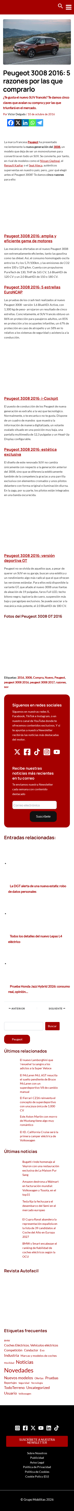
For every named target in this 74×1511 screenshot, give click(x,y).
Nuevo (49, 677)
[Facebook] (10, 122)
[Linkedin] (25, 122)
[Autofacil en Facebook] (27, 754)
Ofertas (39, 1378)
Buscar (52, 1026)
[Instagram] (17, 1428)
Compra (38, 677)
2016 (20, 677)
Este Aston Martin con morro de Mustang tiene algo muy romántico (38, 1120)
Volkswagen (24, 1393)
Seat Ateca (35, 165)
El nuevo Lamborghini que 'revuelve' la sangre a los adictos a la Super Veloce (36, 1064)
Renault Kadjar (13, 165)
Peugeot (59, 677)
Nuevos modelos (18, 1377)
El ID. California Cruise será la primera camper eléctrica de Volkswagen (39, 1136)
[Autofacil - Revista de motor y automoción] (18, 7)
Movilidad (9, 1362)
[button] (60, 6)
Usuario (10, 1393)
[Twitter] (33, 1428)
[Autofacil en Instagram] (47, 754)
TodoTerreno (14, 1387)
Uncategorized (38, 1387)
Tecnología (37, 1383)
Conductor (31, 1350)
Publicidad (37, 1457)
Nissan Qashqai (50, 161)
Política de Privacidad (37, 1467)
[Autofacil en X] (17, 754)
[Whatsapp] (32, 122)
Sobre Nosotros (37, 1453)
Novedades (19, 1370)
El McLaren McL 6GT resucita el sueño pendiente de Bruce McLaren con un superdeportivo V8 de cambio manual (39, 1083)
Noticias (24, 1362)
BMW (7, 1340)
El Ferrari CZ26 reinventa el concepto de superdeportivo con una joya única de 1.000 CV (38, 1104)
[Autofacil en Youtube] (56, 753)
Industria (11, 1355)
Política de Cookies (37, 1471)
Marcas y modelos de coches (39, 1355)
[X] (18, 122)
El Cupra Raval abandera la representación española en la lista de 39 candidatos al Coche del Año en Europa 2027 (39, 1228)
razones (61, 682)
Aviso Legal (37, 1462)
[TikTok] (56, 1428)
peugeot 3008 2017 (42, 682)
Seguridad (23, 1382)
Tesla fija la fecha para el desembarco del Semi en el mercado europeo (39, 1206)
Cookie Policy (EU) (37, 1476)
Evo (42, 1350)
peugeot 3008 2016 (16, 682)
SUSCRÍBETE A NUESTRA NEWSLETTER (37, 1441)
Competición (13, 1350)
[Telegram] (39, 122)
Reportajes (10, 1382)
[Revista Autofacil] (32, 1296)
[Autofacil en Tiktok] (37, 754)
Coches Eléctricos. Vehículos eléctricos (31, 1345)
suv (6, 686)
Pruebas (51, 1378)
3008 (57, 146)
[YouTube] (41, 1428)
